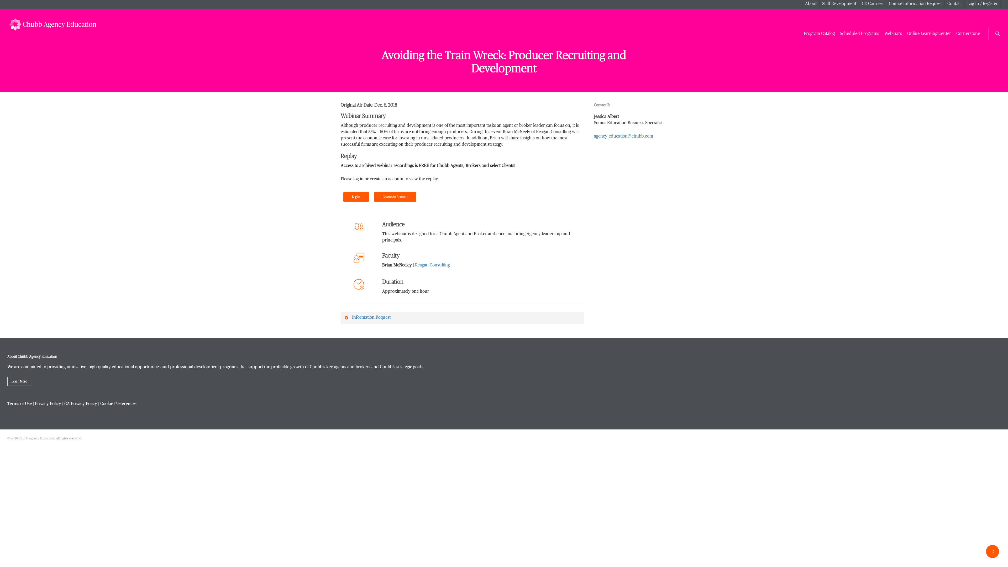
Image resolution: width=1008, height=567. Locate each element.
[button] (356, 197)
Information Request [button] (371, 318)
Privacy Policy (48, 404)
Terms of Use (19, 404)
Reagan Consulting (432, 265)
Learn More (19, 381)
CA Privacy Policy (80, 404)
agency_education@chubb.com (623, 136)
